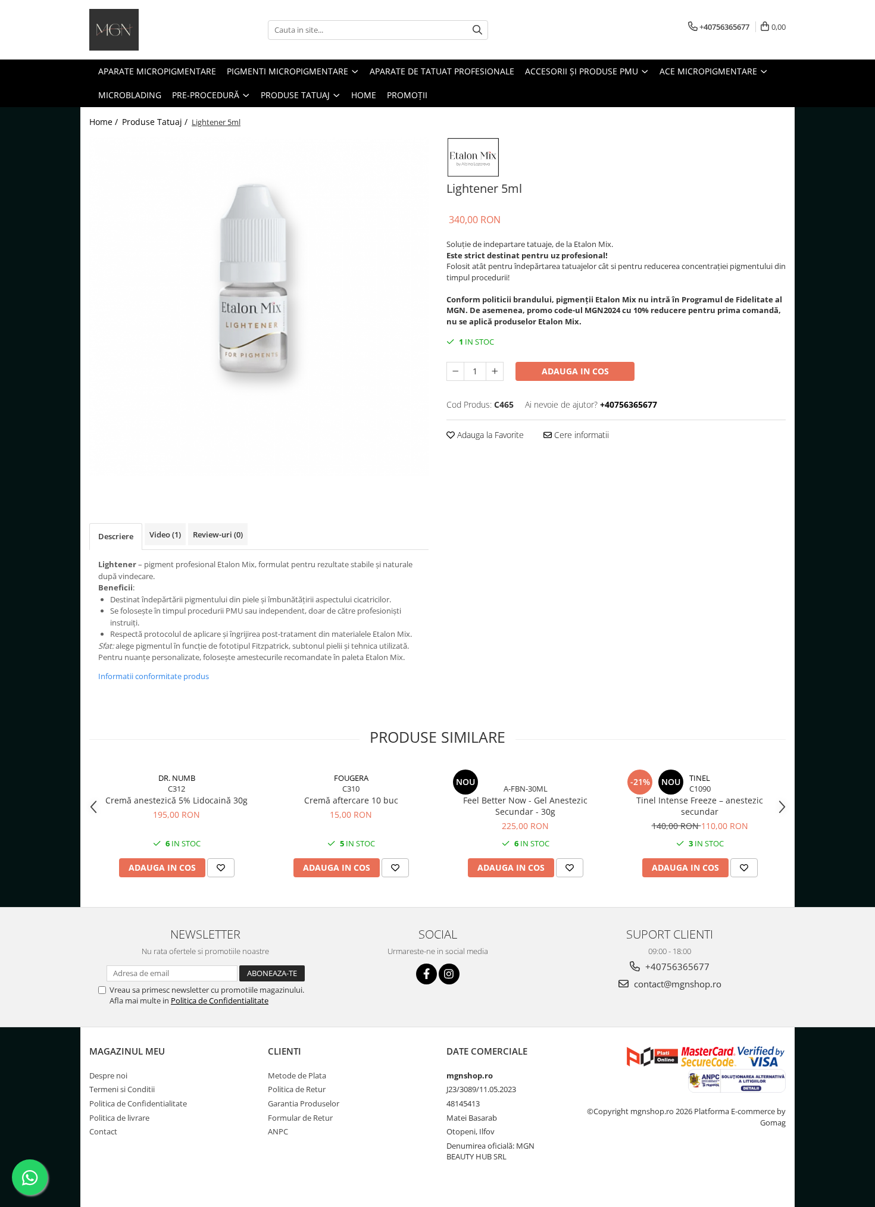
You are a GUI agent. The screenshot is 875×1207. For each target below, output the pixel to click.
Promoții (407, 95)
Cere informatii (580, 434)
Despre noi (108, 1075)
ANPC (278, 1131)
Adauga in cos (575, 371)
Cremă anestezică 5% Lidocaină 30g (176, 800)
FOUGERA (351, 778)
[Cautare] (477, 30)
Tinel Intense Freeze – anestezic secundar (699, 806)
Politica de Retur (297, 1089)
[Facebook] (426, 974)
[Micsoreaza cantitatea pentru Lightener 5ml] (455, 371)
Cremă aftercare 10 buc (351, 800)
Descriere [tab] (115, 536)
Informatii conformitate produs (153, 676)
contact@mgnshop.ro (676, 984)
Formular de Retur (300, 1117)
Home (363, 95)
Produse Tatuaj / (156, 121)
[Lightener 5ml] (259, 306)
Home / (104, 121)
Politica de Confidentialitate (219, 1000)
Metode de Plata (297, 1075)
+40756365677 (676, 967)
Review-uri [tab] (218, 534)
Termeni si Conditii (122, 1089)
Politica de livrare (119, 1117)
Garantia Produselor (303, 1103)
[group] (259, 306)
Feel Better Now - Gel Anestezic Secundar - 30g (525, 806)
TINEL (699, 778)
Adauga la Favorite (489, 434)
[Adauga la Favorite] (221, 867)
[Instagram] (449, 974)
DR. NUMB (176, 778)
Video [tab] (165, 534)
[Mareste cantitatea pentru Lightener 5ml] (495, 371)
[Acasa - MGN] (148, 30)
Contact (103, 1131)
